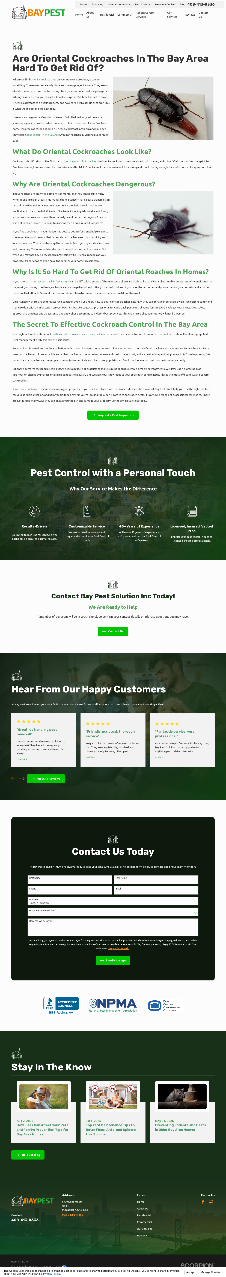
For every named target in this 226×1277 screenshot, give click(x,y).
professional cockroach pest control (73, 334)
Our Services (144, 1228)
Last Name (121, 878)
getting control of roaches (80, 161)
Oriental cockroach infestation (48, 281)
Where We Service (119, 4)
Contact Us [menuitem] (203, 14)
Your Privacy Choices (51, 1266)
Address (33, 899)
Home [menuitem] (79, 14)
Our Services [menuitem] (172, 14)
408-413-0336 (201, 4)
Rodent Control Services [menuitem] (145, 14)
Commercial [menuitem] (124, 14)
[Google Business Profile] (211, 1202)
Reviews (142, 1235)
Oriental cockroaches (43, 79)
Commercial (144, 1221)
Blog (182, 4)
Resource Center (164, 4)
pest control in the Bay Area (43, 134)
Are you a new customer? (42, 910)
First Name (35, 878)
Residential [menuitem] (107, 14)
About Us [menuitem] (90, 14)
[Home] (38, 11)
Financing (97, 4)
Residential (144, 1215)
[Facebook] (203, 1202)
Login (83, 4)
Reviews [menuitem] (190, 14)
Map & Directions (72, 1214)
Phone (32, 888)
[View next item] (22, 778)
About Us (142, 1208)
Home (141, 1201)
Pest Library (142, 4)
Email (118, 888)
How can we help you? (41, 921)
